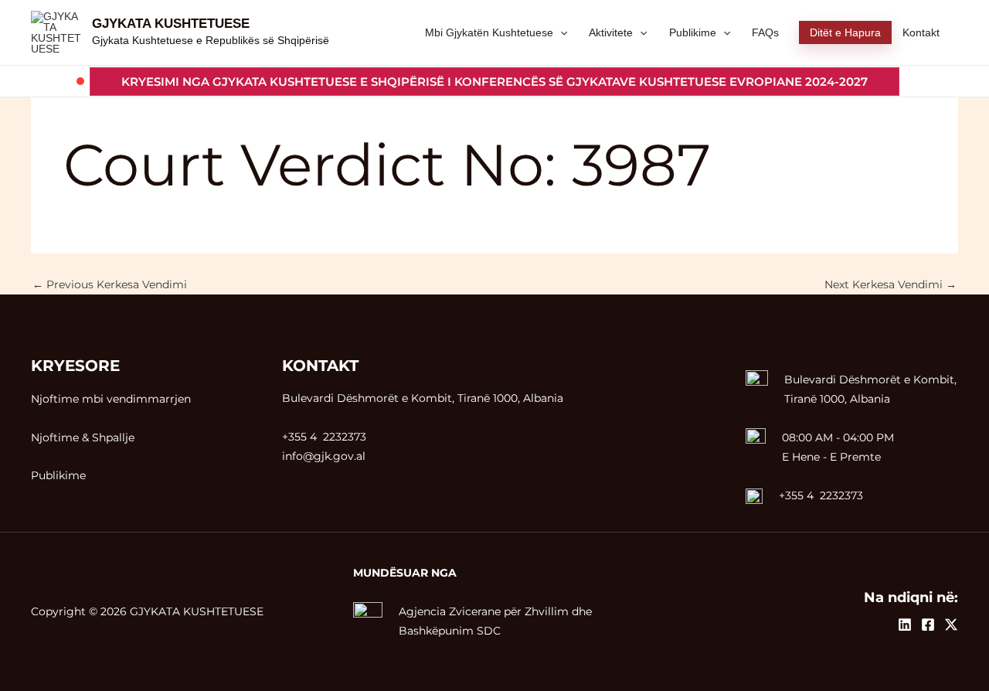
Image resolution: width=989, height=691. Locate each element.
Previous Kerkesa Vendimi (109, 284)
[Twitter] (951, 624)
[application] (560, 32)
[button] (494, 81)
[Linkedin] (905, 624)
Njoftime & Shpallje (82, 437)
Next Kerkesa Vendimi (890, 284)
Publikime (58, 475)
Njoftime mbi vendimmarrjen (111, 399)
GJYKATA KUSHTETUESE (171, 23)
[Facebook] (928, 624)
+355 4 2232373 (821, 495)
